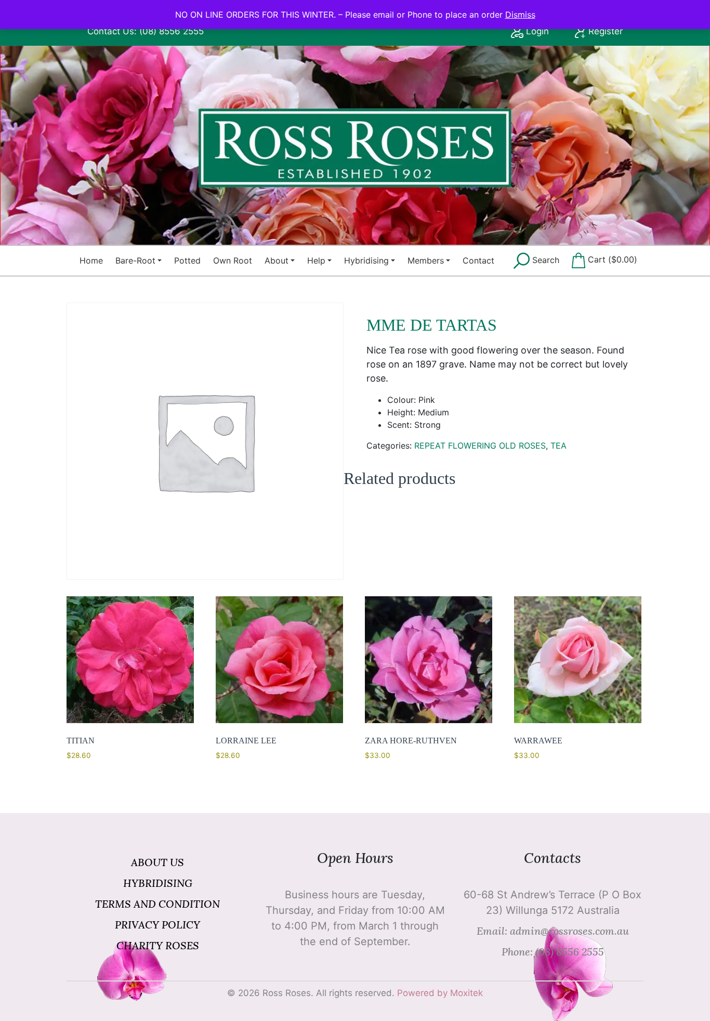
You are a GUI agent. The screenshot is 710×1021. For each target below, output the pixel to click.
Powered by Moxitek (440, 993)
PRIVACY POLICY (157, 924)
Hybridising (366, 260)
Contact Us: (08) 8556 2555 (145, 31)
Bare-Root (135, 260)
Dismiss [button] (520, 14)
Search (544, 260)
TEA (558, 445)
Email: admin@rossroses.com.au (553, 930)
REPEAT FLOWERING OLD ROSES (480, 445)
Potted (187, 260)
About (276, 260)
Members (425, 260)
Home (91, 260)
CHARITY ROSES (157, 945)
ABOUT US (157, 862)
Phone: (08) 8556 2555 (553, 951)
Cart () (611, 259)
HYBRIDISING (157, 882)
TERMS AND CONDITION (157, 903)
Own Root (232, 260)
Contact (478, 260)
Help (316, 260)
